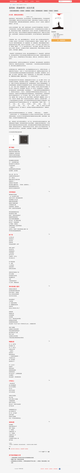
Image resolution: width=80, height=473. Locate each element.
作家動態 (20, 1)
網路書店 (37, 1)
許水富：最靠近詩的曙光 (14, 10)
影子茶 (33, 10)
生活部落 (32, 1)
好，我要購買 (61, 40)
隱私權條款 (56, 468)
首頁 (10, 4)
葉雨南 (26, 448)
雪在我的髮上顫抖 (39, 10)
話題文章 (26, 1)
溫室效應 (56, 10)
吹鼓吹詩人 (17, 448)
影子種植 (22, 10)
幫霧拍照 (45, 10)
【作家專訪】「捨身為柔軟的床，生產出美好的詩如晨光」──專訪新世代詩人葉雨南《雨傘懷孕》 (23, 444)
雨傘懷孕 (23, 448)
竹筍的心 (50, 10)
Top (49, 146)
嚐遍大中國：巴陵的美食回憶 (17, 459)
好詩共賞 (13, 448)
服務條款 (51, 468)
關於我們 (42, 468)
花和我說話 (28, 10)
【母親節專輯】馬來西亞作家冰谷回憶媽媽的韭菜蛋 (22, 457)
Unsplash (31, 16)
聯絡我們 (46, 468)
